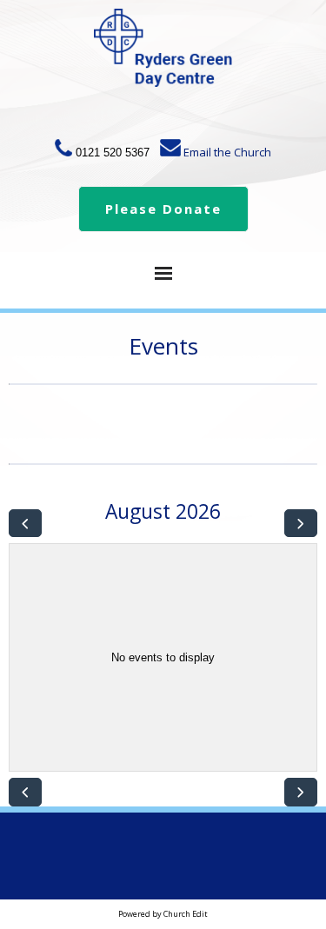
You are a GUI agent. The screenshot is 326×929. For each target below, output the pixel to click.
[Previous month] (25, 523)
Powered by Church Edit (163, 913)
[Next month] (300, 523)
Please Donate (163, 208)
